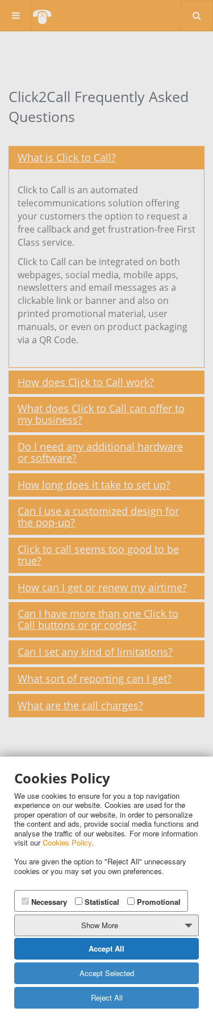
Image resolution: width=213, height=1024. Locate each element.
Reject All (107, 997)
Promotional (158, 901)
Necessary (48, 901)
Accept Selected (107, 973)
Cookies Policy (67, 842)
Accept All (106, 948)
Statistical (100, 901)
